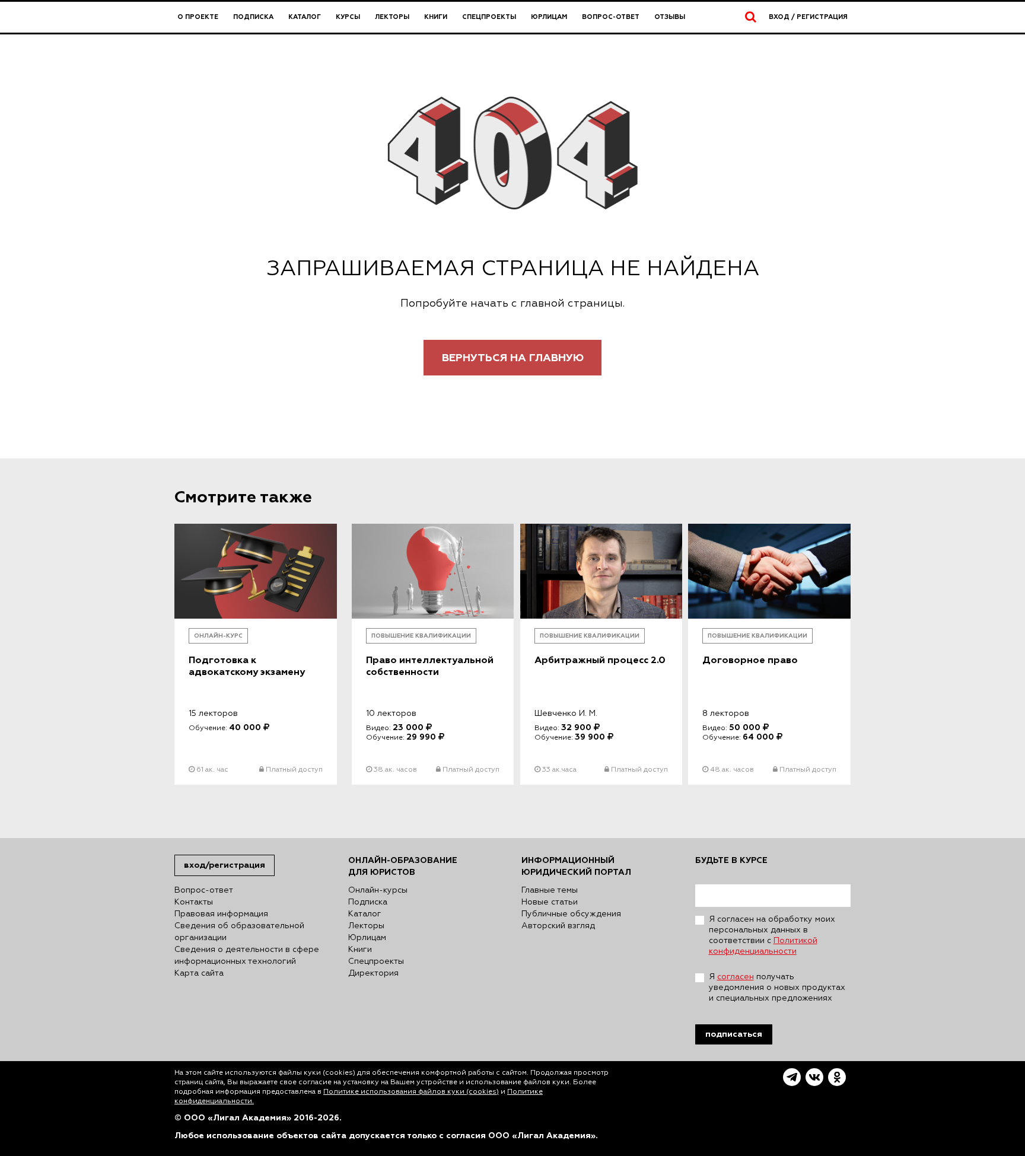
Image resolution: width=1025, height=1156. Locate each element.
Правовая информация (221, 914)
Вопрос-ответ (610, 17)
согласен (735, 977)
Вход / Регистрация (808, 17)
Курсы (348, 17)
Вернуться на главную (513, 358)
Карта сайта (199, 973)
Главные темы (549, 890)
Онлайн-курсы (378, 890)
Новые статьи (549, 902)
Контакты (193, 902)
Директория (373, 973)
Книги (435, 17)
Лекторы (392, 17)
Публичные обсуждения (571, 914)
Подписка (253, 17)
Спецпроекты (489, 17)
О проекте (197, 17)
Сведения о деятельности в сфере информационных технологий (246, 955)
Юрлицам (549, 17)
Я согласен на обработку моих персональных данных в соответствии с (772, 935)
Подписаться (733, 1034)
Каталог (304, 17)
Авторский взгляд (558, 926)
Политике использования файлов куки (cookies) (411, 1092)
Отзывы (669, 17)
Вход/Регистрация (224, 865)
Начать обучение (255, 754)
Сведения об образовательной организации (239, 932)
